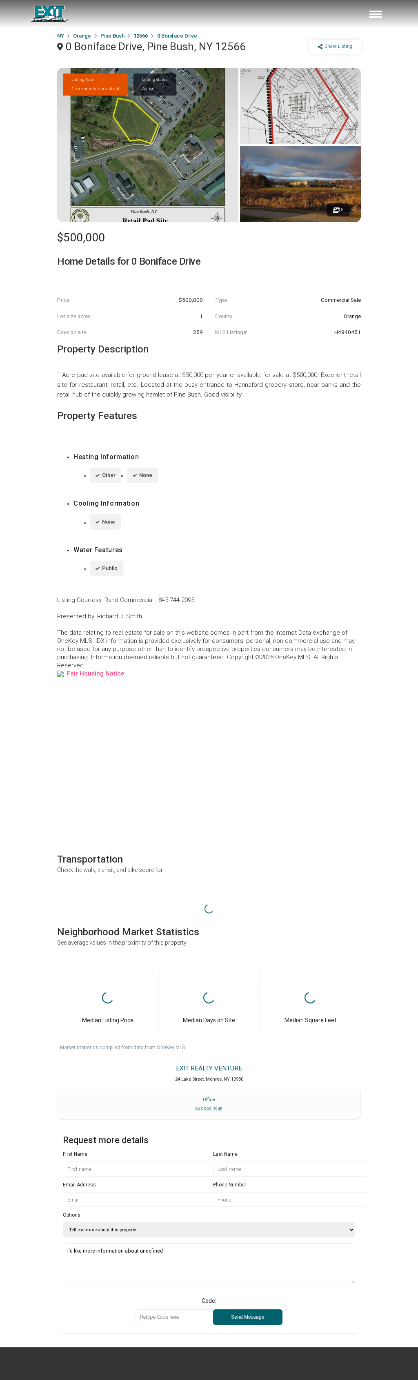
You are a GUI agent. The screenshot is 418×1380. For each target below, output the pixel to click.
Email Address (79, 1185)
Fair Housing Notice (96, 673)
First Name (75, 1154)
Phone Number (229, 1185)
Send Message (248, 1317)
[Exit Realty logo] (49, 14)
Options (71, 1215)
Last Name (225, 1154)
